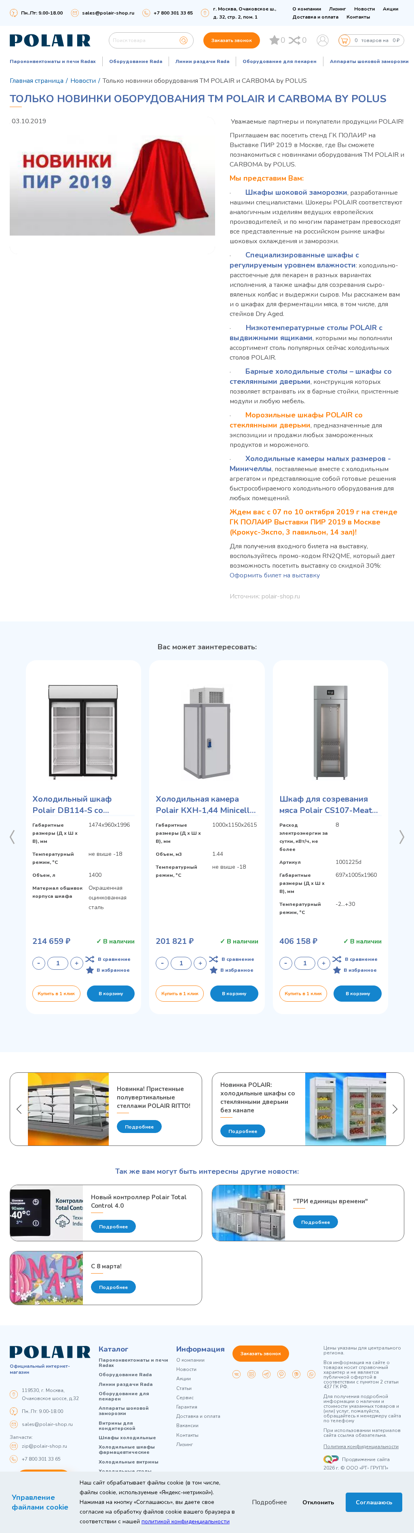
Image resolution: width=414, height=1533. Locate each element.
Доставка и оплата (315, 17)
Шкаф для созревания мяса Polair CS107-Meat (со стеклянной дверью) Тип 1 (326, 805)
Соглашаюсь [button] (374, 1502)
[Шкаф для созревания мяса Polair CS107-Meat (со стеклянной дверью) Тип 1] (330, 732)
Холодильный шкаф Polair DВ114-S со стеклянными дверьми (76, 805)
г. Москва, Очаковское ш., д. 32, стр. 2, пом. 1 (244, 13)
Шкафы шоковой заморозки (296, 192)
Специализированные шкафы (299, 255)
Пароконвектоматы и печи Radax (53, 61)
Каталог (114, 1349)
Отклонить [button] (318, 1502)
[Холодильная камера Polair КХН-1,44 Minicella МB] (207, 732)
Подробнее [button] (269, 1502)
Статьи (184, 1388)
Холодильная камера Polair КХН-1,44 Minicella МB (205, 805)
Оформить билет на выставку (275, 575)
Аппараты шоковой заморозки (369, 61)
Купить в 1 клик (56, 993)
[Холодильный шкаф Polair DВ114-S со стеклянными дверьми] (83, 732)
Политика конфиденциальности (361, 1446)
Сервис (185, 1397)
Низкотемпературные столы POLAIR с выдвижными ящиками (306, 333)
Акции (390, 9)
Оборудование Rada (135, 61)
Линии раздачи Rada (202, 61)
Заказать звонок (231, 40)
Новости (364, 9)
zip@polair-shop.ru (44, 1446)
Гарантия (186, 1407)
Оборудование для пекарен (280, 61)
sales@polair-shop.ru (108, 13)
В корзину (111, 993)
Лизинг (337, 9)
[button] (12, 837)
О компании (306, 9)
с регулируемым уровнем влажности (294, 260)
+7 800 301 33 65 (41, 1459)
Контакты (358, 17)
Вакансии (187, 1425)
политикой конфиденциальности (186, 1521)
